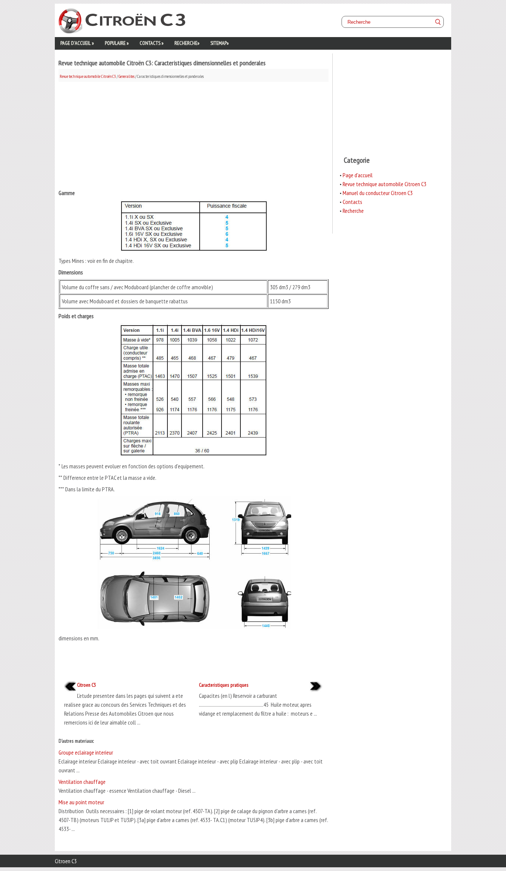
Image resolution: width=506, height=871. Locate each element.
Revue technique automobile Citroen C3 (384, 184)
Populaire (117, 43)
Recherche (186, 43)
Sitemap (219, 43)
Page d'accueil (77, 43)
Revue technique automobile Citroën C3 (88, 76)
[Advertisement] (194, 134)
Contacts (151, 43)
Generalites (126, 76)
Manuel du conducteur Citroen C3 (378, 193)
